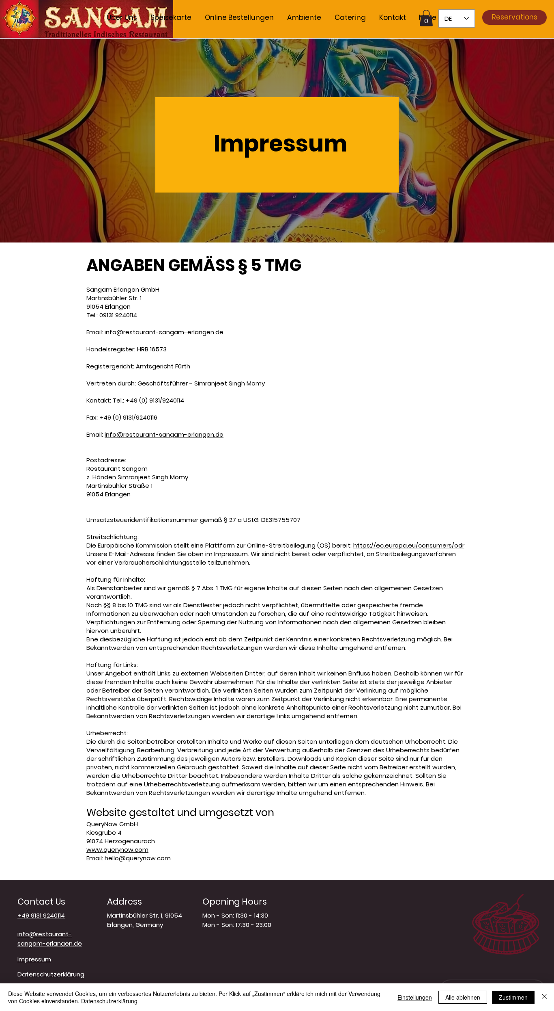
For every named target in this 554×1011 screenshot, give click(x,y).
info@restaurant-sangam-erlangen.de (164, 332)
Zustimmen (513, 997)
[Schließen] (544, 997)
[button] (426, 18)
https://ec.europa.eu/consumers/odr (408, 545)
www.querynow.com (117, 849)
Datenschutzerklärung (109, 1001)
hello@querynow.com (138, 858)
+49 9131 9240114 (41, 915)
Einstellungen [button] (414, 997)
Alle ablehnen (462, 997)
